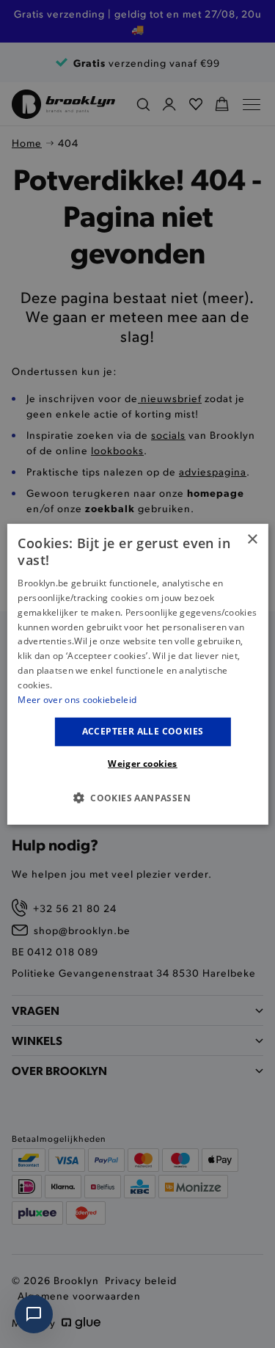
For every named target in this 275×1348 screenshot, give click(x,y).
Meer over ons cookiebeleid (77, 699)
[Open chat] (34, 1314)
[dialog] (137, 673)
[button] (137, 797)
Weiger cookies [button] (142, 763)
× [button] (251, 538)
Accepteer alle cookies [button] (143, 731)
